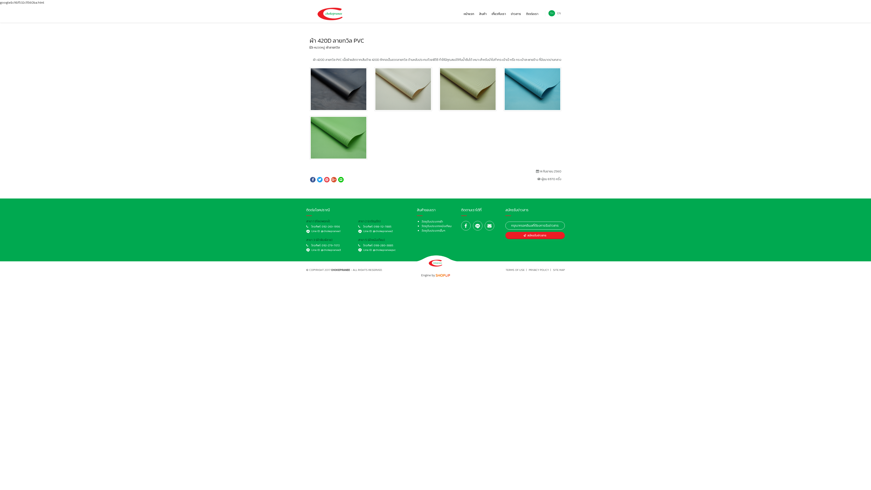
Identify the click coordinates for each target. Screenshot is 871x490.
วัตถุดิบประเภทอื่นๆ (433, 230)
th (551, 13)
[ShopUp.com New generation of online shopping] (443, 275)
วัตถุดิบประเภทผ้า (432, 221)
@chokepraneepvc (384, 250)
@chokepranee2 (383, 231)
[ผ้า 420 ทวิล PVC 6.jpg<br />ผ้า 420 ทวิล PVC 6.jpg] (338, 89)
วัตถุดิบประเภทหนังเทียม (436, 226)
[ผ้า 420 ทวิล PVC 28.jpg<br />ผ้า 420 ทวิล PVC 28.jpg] (338, 138)
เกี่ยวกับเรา (499, 14)
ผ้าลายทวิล (333, 47)
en (559, 13)
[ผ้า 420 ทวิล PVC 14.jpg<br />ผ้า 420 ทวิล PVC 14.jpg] (403, 89)
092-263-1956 (331, 227)
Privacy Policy (539, 270)
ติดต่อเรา (532, 14)
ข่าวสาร (516, 14)
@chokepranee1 (330, 231)
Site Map (559, 270)
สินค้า (483, 14)
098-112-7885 (382, 227)
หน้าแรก (469, 14)
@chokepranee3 (331, 250)
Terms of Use (515, 270)
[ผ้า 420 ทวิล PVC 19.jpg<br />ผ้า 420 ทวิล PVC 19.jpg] (532, 89)
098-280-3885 (383, 245)
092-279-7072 (331, 245)
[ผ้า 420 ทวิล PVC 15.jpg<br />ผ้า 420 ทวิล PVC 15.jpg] (468, 89)
